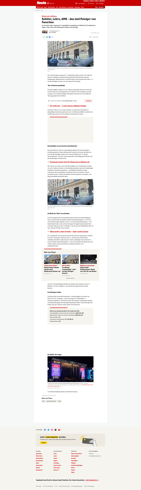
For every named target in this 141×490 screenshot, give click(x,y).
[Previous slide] (44, 259)
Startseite (38, 10)
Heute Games (57, 465)
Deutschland (39, 458)
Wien (42, 10)
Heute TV (56, 470)
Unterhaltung (62, 7)
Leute (55, 456)
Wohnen (73, 463)
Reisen (73, 470)
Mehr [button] (82, 7)
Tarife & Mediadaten (48, 486)
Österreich (40, 7)
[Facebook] (50, 37)
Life (57, 7)
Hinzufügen (88, 101)
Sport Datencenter (76, 453)
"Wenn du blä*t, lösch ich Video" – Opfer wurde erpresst (68, 232)
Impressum (38, 486)
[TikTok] (55, 430)
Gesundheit (74, 460)
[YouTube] (59, 430)
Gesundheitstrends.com (95, 456)
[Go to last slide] (47, 191)
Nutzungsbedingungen (76, 486)
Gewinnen (77, 7)
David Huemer (54, 31)
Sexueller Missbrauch (51, 401)
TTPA (56, 486)
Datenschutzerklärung (64, 486)
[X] (48, 430)
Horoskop (56, 463)
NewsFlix (91, 453)
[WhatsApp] (47, 37)
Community (70, 7)
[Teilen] (52, 37)
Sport (45, 7)
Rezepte (73, 458)
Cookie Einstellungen (89, 486)
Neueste (101, 7)
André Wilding (52, 32)
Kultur (55, 458)
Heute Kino (57, 467)
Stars (55, 453)
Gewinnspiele (75, 456)
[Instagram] (52, 430)
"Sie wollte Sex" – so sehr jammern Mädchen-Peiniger (67, 106)
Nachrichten (39, 460)
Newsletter (39, 470)
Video (96, 7)
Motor (73, 467)
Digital (55, 460)
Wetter (38, 467)
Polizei (59, 401)
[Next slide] (93, 191)
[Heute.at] (41, 2)
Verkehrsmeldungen (76, 465)
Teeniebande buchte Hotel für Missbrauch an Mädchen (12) (69, 162)
